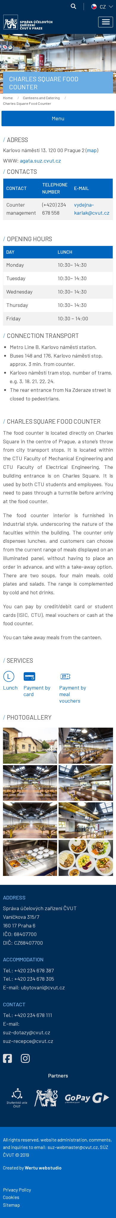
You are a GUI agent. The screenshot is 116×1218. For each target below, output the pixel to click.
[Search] (73, 7)
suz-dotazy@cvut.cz (26, 1032)
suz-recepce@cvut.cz (28, 1041)
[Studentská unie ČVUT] (17, 1097)
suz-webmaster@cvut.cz (73, 1147)
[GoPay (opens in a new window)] (87, 1097)
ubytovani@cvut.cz (43, 987)
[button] (30, 745)
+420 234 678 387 (34, 970)
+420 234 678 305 (34, 978)
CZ (103, 6)
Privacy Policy (17, 1189)
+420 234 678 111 (33, 1015)
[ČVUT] (46, 1097)
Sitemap (11, 1205)
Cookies (11, 1197)
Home (8, 98)
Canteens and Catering (41, 98)
